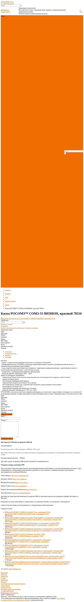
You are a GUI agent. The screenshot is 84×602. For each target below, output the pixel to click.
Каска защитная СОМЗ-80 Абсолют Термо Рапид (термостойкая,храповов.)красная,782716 (36, 563)
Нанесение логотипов (29, 152)
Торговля (19, 244)
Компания (4, 572)
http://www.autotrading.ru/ (19, 475)
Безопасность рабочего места (16, 155)
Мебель (13, 231)
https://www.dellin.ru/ (20, 479)
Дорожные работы (17, 259)
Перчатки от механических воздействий (16, 167)
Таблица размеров (32, 328)
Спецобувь (15, 25)
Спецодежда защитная (15, 55)
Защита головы (16, 117)
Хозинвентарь (16, 228)
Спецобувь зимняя (17, 90)
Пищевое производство (16, 239)
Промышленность (17, 261)
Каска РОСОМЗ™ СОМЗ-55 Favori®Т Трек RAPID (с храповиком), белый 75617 (33, 519)
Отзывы (8, 355)
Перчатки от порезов (15, 181)
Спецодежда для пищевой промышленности (17, 77)
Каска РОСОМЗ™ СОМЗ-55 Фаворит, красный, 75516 (24, 536)
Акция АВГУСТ (17, 270)
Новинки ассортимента (16, 20)
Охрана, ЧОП (16, 255)
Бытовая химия (16, 229)
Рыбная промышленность (17, 250)
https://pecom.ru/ (31, 489)
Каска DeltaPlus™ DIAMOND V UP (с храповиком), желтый (26, 547)
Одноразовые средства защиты (17, 149)
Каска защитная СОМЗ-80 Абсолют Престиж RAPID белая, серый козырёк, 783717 (34, 558)
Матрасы (14, 222)
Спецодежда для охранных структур (18, 59)
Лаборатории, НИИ (18, 235)
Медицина (14, 237)
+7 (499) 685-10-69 (7, 3)
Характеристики (10, 353)
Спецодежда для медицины (17, 68)
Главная (7, 290)
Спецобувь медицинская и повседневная (16, 93)
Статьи (3, 578)
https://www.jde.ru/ (21, 482)
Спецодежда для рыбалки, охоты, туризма (17, 64)
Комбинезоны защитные (16, 124)
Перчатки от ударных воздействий (15, 161)
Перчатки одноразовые (15, 193)
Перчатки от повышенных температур (17, 183)
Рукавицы (14, 207)
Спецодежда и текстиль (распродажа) (16, 284)
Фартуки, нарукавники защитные (15, 135)
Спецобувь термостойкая (16, 98)
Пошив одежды (27, 148)
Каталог (8, 294)
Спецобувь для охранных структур (18, 101)
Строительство (16, 264)
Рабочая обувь (6, 587)
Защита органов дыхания (17, 125)
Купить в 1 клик (6, 324)
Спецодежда (15, 23)
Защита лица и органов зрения (16, 120)
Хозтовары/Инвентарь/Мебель (17, 33)
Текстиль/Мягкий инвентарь (17, 30)
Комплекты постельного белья (17, 214)
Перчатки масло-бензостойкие (17, 171)
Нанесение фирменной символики (13, 328)
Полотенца (15, 217)
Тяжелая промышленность (17, 267)
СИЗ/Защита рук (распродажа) (17, 276)
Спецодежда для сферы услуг (17, 72)
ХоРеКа (13, 242)
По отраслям (15, 36)
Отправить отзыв (7, 438)
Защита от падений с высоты (17, 131)
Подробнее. (61, 598)
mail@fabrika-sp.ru (7, 2)
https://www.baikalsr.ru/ (19, 486)
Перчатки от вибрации (15, 204)
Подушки (14, 220)
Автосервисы (15, 248)
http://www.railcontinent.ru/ (22, 493)
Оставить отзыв (6, 414)
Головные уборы (17, 80)
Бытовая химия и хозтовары (10, 589)
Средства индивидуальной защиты (13, 584)
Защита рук (15, 27)
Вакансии (4, 576)
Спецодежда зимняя (15, 50)
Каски (7, 305)
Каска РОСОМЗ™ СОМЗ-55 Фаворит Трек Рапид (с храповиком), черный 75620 (33, 552)
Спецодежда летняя (18, 53)
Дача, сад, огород (17, 246)
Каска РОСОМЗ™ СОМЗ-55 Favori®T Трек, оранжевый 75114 (27, 514)
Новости (4, 574)
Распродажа (15, 42)
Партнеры (4, 580)
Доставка (28, 155)
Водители (14, 257)
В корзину (4, 326)
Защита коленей (16, 152)
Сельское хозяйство (18, 263)
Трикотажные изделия (16, 83)
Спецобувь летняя (17, 88)
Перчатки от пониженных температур (15, 189)
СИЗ (20, 25)
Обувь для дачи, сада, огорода (17, 112)
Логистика (15, 253)
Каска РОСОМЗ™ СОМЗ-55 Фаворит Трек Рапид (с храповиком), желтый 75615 (33, 530)
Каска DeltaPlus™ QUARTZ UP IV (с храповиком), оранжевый (27, 541)
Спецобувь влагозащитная (16, 105)
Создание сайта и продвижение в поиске (15, 600)
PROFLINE (15, 40)
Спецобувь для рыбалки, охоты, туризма (17, 110)
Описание (8, 352)
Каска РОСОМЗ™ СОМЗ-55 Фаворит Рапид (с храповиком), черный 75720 (31, 525)
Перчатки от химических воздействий (15, 176)
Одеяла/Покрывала (18, 217)
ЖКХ (21, 253)
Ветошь (20, 220)
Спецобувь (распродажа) (15, 280)
